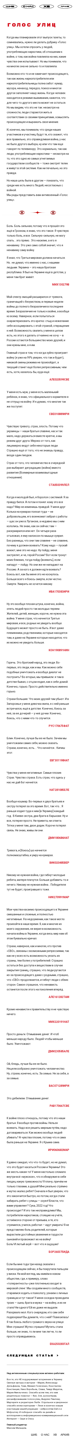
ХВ (55, 1435)
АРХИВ (65, 1435)
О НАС (45, 1435)
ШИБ (34, 1435)
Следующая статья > (33, 1355)
